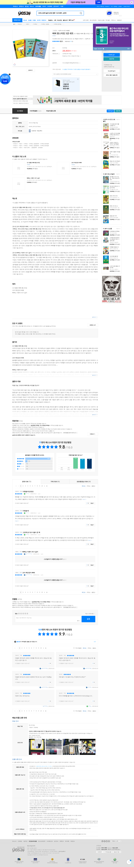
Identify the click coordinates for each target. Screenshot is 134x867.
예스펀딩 (59, 20)
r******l (89, 687)
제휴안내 (62, 841)
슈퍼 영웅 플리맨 (114, 256)
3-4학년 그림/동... (45, 24)
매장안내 (43, 20)
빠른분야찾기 (17, 20)
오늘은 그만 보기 (98, 48)
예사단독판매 (93, 20)
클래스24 (65, 20)
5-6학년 (26, 145)
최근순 (83, 486)
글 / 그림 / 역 (68, 38)
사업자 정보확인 (61, 851)
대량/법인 (119, 20)
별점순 (93, 486)
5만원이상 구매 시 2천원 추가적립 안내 (80, 56)
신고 (39, 493)
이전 (18, 486)
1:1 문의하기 (100, 852)
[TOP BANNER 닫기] (131, 2)
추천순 (88, 486)
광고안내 (56, 841)
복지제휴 (67, 841)
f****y (89, 706)
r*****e (27, 534)
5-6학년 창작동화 (44, 145)
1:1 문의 (50, 766)
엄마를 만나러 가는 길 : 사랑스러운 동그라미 (115, 178)
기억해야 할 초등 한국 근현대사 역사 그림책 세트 (114, 239)
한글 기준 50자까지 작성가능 (24, 617)
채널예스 (50, 20)
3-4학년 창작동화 (44, 143)
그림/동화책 (34, 147)
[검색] (81, 13)
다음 (44, 486)
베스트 (25, 20)
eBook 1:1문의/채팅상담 (114, 849)
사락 (55, 20)
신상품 (29, 20)
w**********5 (29, 554)
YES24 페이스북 (104, 841)
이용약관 (25, 841)
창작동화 (40, 147)
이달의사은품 (101, 20)
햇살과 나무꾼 (78, 38)
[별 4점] (21, 613)
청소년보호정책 (41, 841)
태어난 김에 (66, 84)
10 (42, 486)
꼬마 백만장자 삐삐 (76, 162)
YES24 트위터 (107, 841)
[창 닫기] (77, 79)
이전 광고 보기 (119, 16)
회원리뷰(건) (69, 41)
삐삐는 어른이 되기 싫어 (33, 178)
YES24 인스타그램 (109, 841)
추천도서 (113, 20)
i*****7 (27, 493)
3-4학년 (35, 24)
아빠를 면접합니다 (114, 247)
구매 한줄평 (78, 648)
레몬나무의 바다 (114, 195)
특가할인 (108, 20)
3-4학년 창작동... (58, 24)
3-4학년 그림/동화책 (34, 143)
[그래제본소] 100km (114, 231)
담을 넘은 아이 (113, 215)
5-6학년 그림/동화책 (34, 145)
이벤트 (34, 20)
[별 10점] (27, 613)
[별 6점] (23, 613)
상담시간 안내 (117, 852)
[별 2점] (19, 613)
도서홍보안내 (50, 841)
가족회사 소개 (116, 841)
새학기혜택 (86, 20)
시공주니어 (87, 38)
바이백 (38, 20)
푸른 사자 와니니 (114, 206)
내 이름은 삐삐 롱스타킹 (33, 162)
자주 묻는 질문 (109, 852)
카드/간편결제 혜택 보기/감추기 (79, 63)
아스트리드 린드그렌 (57, 38)
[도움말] (59, 53)
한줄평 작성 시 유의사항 (94, 613)
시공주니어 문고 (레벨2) (64, 30)
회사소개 (14, 841)
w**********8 (44, 668)
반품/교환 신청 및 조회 (41, 766)
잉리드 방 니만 (68, 38)
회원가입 (102, 6)
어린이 (27, 24)
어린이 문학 (27, 147)
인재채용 (20, 841)
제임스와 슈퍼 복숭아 (115, 161)
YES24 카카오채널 (102, 841)
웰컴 (14, 24)
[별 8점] (25, 613)
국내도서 (20, 24)
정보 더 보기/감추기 (63, 41)
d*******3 (45, 706)
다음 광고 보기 (121, 16)
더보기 (118, 119)
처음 (16, 486)
